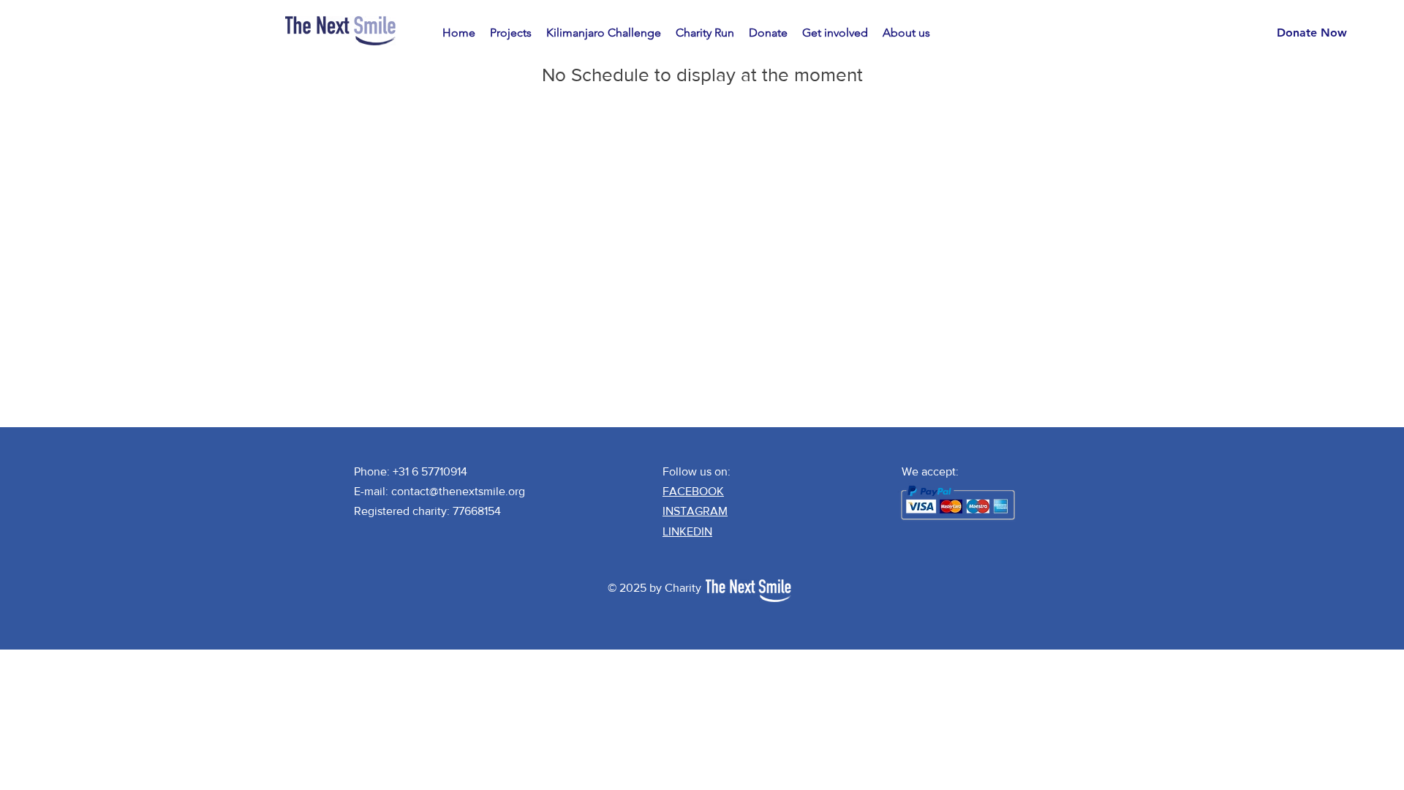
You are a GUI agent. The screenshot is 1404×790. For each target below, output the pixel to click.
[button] (511, 33)
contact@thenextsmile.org (458, 491)
